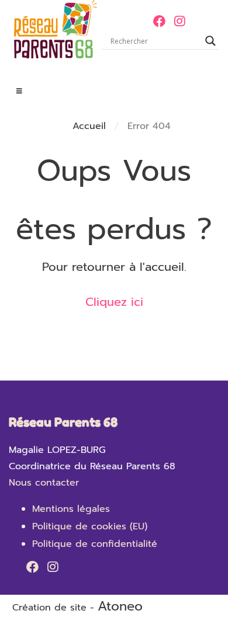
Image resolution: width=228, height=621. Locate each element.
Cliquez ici (114, 301)
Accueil (89, 126)
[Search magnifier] (210, 41)
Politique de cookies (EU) (89, 526)
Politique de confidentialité (94, 544)
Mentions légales (71, 509)
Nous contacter (44, 483)
